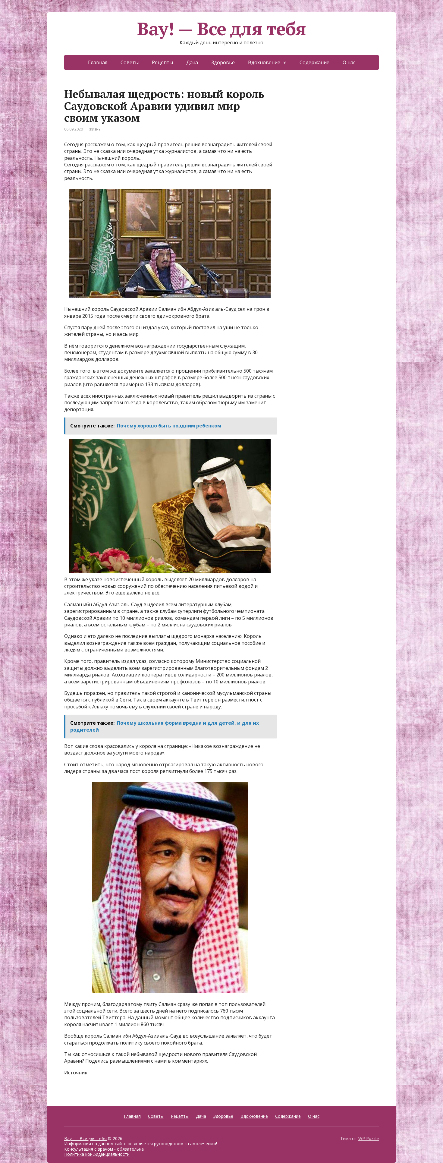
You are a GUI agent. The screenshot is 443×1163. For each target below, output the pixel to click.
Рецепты (162, 62)
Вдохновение (264, 62)
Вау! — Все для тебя (221, 28)
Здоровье (223, 62)
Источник (75, 1072)
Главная (97, 62)
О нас (349, 62)
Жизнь (95, 129)
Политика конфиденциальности (97, 1154)
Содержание (314, 62)
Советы (130, 62)
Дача (192, 62)
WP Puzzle (368, 1138)
